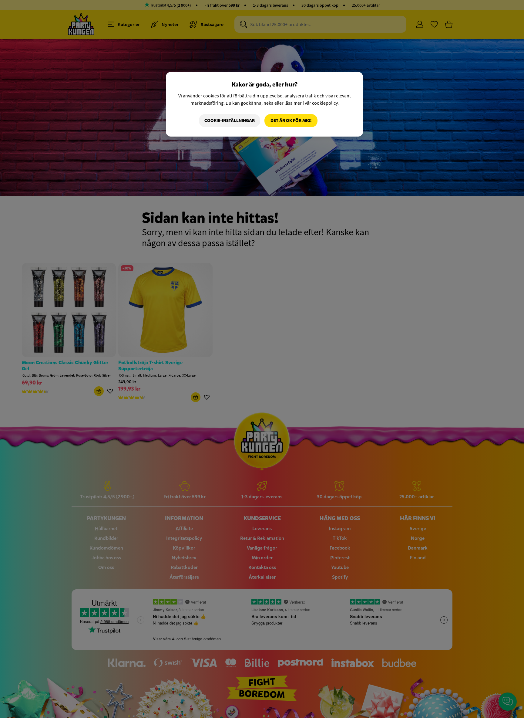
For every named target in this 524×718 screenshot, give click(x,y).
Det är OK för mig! (290, 121)
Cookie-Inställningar (229, 121)
